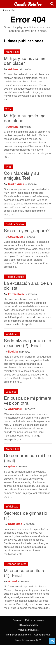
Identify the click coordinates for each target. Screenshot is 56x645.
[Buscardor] (52, 4)
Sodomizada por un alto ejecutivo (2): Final (27, 342)
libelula (13, 351)
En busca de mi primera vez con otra (27, 400)
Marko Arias (16, 184)
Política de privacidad (28, 624)
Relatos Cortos (14, 224)
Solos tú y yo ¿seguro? (27, 230)
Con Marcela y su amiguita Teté (21, 175)
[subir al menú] (52, 641)
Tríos (8, 109)
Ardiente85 (15, 409)
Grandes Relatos (15, 564)
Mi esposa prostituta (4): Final (24, 572)
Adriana (13, 69)
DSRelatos (15, 523)
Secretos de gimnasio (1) (25, 515)
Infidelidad (11, 334)
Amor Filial (12, 52)
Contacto (17, 620)
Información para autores (18, 634)
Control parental (42, 634)
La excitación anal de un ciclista (28, 285)
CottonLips (15, 236)
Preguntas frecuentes (28, 629)
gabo (11, 466)
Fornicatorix (16, 294)
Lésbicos (10, 391)
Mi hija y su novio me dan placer (25, 60)
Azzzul (12, 581)
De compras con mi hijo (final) (27, 457)
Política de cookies (34, 620)
